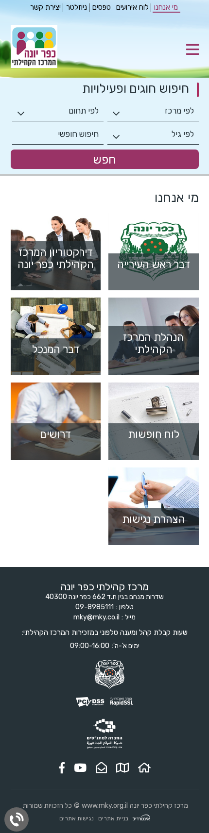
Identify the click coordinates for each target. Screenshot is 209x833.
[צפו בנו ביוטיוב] (80, 768)
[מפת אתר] (122, 768)
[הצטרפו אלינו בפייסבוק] (62, 768)
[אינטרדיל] (141, 819)
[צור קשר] (101, 768)
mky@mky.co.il (96, 617)
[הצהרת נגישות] (153, 506)
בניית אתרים (113, 818)
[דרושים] (56, 421)
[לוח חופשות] (153, 421)
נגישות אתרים (76, 818)
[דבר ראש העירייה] (153, 251)
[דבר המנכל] (56, 336)
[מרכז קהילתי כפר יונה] (34, 66)
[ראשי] (144, 768)
